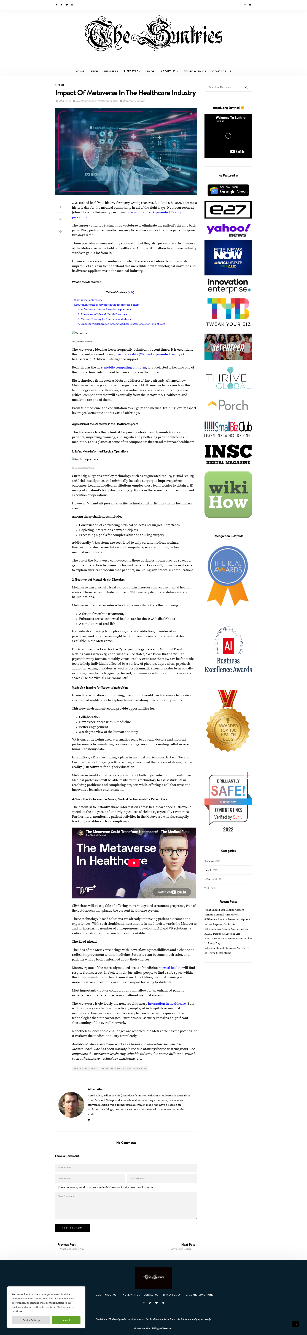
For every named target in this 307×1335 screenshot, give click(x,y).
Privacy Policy (171, 1294)
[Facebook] (57, 4)
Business (111, 71)
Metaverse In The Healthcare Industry (123, 1068)
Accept (66, 1320)
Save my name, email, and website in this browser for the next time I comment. (107, 1187)
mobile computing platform (125, 367)
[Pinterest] (72, 4)
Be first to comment (133, 101)
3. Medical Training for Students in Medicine (105, 319)
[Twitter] (61, 4)
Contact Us (221, 71)
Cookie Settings (31, 1320)
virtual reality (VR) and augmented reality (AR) (152, 354)
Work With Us (195, 71)
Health (208, 870)
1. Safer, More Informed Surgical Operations (104, 309)
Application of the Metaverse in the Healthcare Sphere (107, 304)
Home (80, 71)
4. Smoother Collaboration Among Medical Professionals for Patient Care (122, 324)
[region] (46, 1307)
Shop (151, 71)
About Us (168, 71)
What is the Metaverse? (88, 300)
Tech (94, 71)
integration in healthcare (167, 1004)
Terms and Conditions (198, 1294)
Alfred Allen (95, 1089)
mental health (170, 968)
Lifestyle (131, 71)
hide (130, 292)
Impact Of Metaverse (85, 1068)
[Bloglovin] (67, 4)
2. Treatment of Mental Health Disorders (102, 314)
